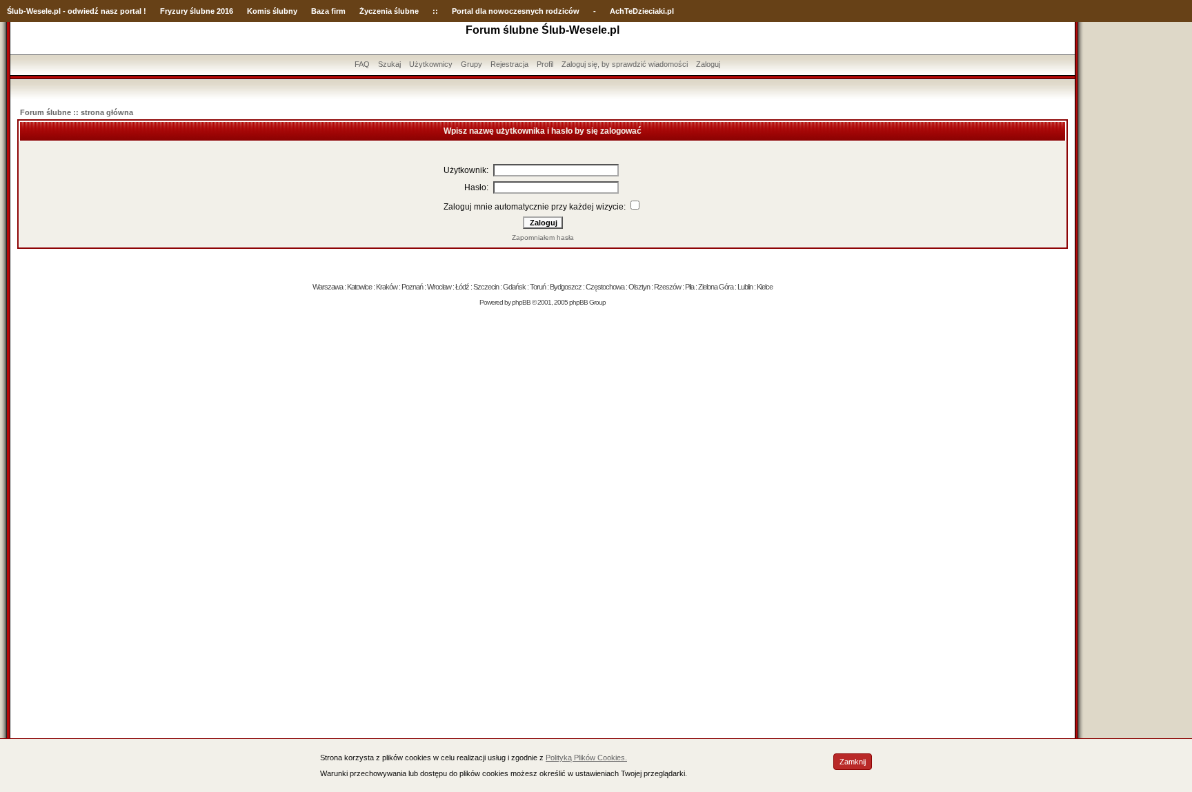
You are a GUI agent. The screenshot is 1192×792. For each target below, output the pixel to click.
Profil (545, 64)
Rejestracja (509, 64)
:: (435, 11)
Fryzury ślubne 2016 (196, 11)
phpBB (521, 302)
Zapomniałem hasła (543, 237)
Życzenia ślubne (389, 11)
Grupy (471, 64)
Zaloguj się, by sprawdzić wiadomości (625, 64)
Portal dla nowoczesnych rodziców (515, 11)
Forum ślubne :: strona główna (76, 112)
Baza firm (328, 11)
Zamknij (853, 762)
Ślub (15, 11)
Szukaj (389, 64)
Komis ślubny (272, 11)
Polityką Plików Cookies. (586, 757)
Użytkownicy (431, 64)
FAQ (362, 64)
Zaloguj (708, 64)
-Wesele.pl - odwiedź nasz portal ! (84, 11)
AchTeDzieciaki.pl (642, 11)
